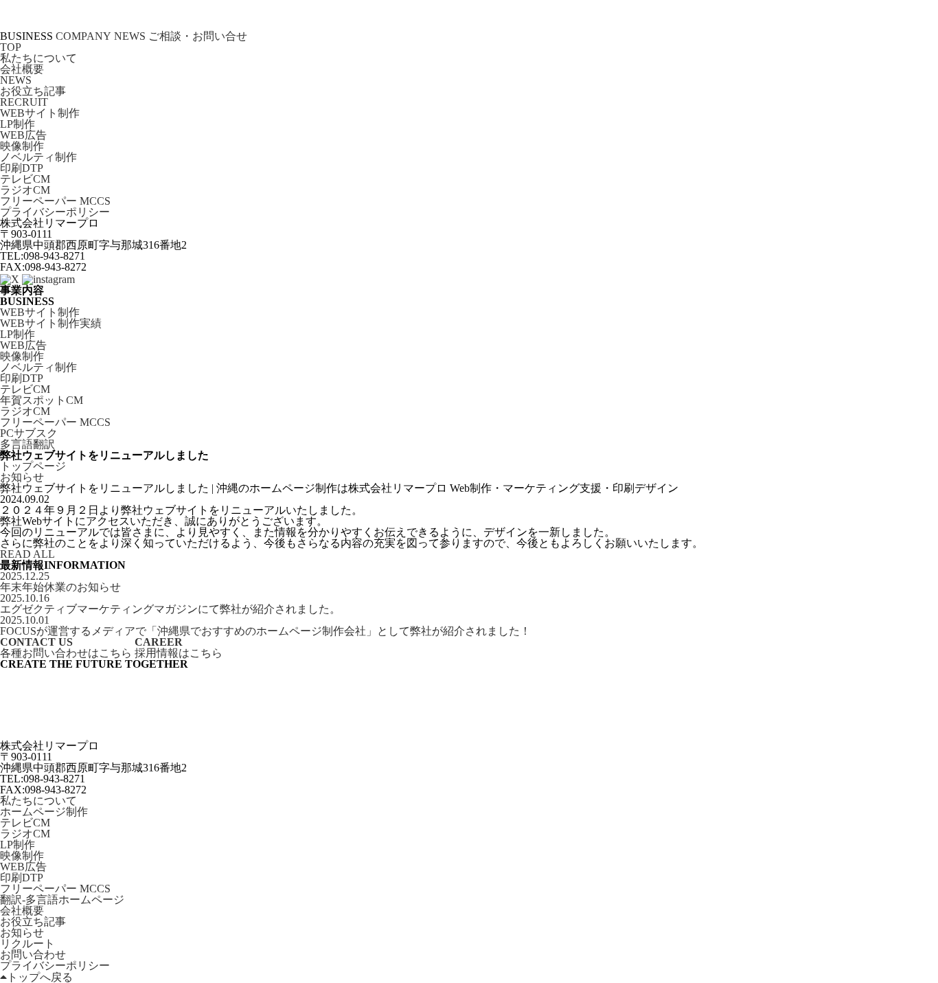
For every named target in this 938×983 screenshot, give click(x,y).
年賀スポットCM (41, 400)
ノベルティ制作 (38, 157)
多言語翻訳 (27, 444)
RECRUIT (24, 102)
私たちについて (38, 58)
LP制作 (17, 124)
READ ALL (27, 554)
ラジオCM (25, 190)
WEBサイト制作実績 (51, 323)
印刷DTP (21, 168)
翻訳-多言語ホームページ (62, 899)
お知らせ (22, 932)
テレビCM (25, 179)
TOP (10, 47)
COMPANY (83, 36)
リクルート (27, 943)
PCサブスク (29, 433)
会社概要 (22, 69)
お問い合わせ (33, 954)
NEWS (130, 36)
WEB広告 (23, 135)
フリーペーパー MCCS (55, 201)
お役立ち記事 (33, 91)
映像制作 (22, 146)
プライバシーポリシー (55, 212)
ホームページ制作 (44, 811)
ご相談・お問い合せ (197, 36)
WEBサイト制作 (40, 113)
